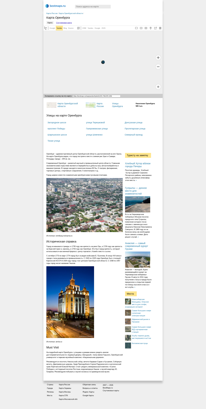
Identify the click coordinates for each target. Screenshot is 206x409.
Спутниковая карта (64, 23)
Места (49, 395)
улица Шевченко (94, 135)
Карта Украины (65, 388)
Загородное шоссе (57, 122)
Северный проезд (134, 135)
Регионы (50, 392)
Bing (65, 28)
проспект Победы (56, 128)
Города (50, 388)
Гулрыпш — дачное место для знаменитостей (136, 191)
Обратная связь (89, 385)
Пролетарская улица (135, 128)
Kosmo (71, 28)
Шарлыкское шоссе (57, 135)
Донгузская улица (133, 122)
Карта (50, 23)
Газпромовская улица (97, 128)
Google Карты (88, 395)
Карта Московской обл (68, 399)
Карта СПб (63, 395)
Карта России (51, 13)
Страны (50, 385)
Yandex (59, 28)
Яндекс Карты (88, 392)
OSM (84, 28)
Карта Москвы (65, 392)
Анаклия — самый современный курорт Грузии (136, 246)
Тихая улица (54, 141)
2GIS (103, 28)
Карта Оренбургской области (71, 13)
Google (52, 28)
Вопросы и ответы (90, 388)
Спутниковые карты (111, 391)
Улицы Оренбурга (117, 104)
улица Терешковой (95, 122)
